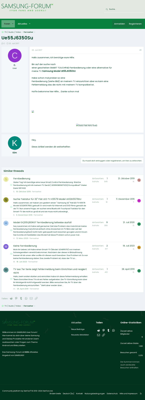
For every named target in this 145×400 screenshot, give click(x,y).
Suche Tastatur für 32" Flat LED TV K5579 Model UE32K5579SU (47, 199)
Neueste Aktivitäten (80, 334)
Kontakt (79, 393)
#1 (140, 50)
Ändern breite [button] (55, 393)
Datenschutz (112, 393)
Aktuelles (22, 23)
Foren (7, 23)
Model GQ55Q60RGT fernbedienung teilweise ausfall (42, 222)
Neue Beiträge (78, 329)
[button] (12, 23)
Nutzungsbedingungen (95, 393)
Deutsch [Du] (68, 393)
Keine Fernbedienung (25, 245)
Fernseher (36, 191)
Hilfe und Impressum (128, 393)
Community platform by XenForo (27, 391)
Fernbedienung (21, 178)
